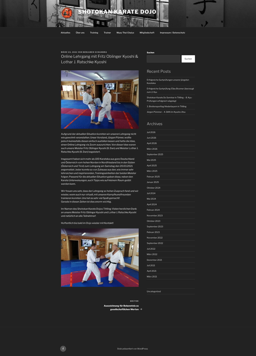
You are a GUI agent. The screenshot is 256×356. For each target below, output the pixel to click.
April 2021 (151, 271)
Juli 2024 (151, 193)
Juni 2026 (151, 137)
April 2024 (152, 204)
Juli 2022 (151, 248)
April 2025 (152, 165)
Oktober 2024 (153, 187)
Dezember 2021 (154, 260)
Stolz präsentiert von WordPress (132, 348)
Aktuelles (65, 32)
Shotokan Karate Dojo (117, 11)
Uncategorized (154, 291)
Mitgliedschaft (147, 32)
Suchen (150, 52)
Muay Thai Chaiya (125, 32)
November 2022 (155, 237)
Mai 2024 (151, 198)
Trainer (107, 32)
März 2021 (152, 276)
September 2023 (155, 226)
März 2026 (152, 149)
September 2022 (155, 243)
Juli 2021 (151, 265)
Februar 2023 (153, 232)
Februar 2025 (153, 176)
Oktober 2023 (153, 221)
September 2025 (155, 154)
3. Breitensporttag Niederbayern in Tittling (166, 106)
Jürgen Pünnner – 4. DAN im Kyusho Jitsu (166, 112)
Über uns (80, 32)
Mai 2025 (151, 160)
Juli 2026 (151, 132)
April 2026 (152, 143)
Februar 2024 (153, 210)
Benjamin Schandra (95, 52)
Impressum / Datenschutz (172, 32)
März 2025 (152, 171)
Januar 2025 (153, 182)
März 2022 (152, 254)
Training (94, 32)
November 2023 (155, 215)
